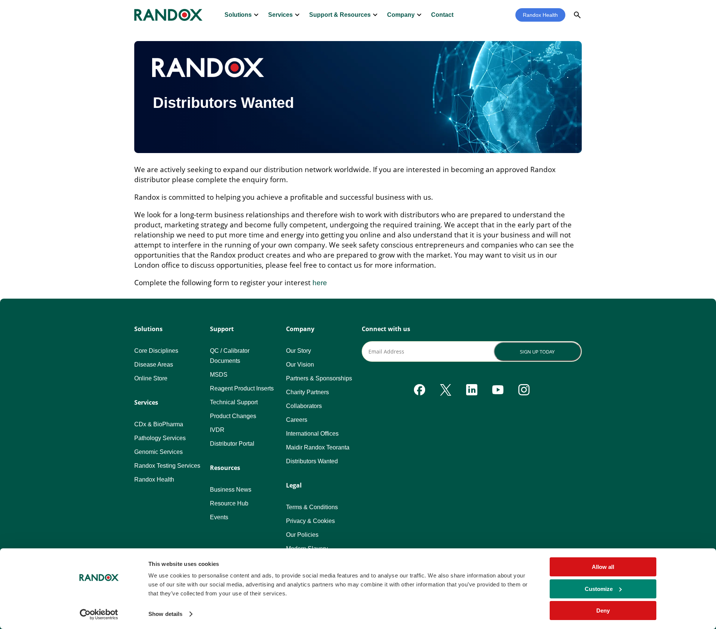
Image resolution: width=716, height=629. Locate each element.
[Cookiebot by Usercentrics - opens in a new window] (99, 614)
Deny (603, 610)
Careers (296, 420)
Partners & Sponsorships (319, 378)
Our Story (298, 351)
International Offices (312, 433)
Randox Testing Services (167, 466)
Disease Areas (153, 364)
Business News (230, 489)
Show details (165, 614)
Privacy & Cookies (310, 521)
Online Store (150, 378)
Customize (599, 589)
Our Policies (302, 535)
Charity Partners (307, 392)
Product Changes (233, 416)
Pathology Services (160, 438)
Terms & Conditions (312, 507)
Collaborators (304, 406)
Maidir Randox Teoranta (317, 447)
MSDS (218, 374)
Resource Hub (229, 503)
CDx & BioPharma (158, 424)
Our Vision (300, 364)
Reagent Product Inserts (242, 388)
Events (219, 517)
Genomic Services (158, 452)
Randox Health (540, 15)
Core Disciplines (156, 351)
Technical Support (234, 402)
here (320, 283)
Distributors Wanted (312, 461)
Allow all (603, 567)
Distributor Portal (232, 443)
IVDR (217, 430)
